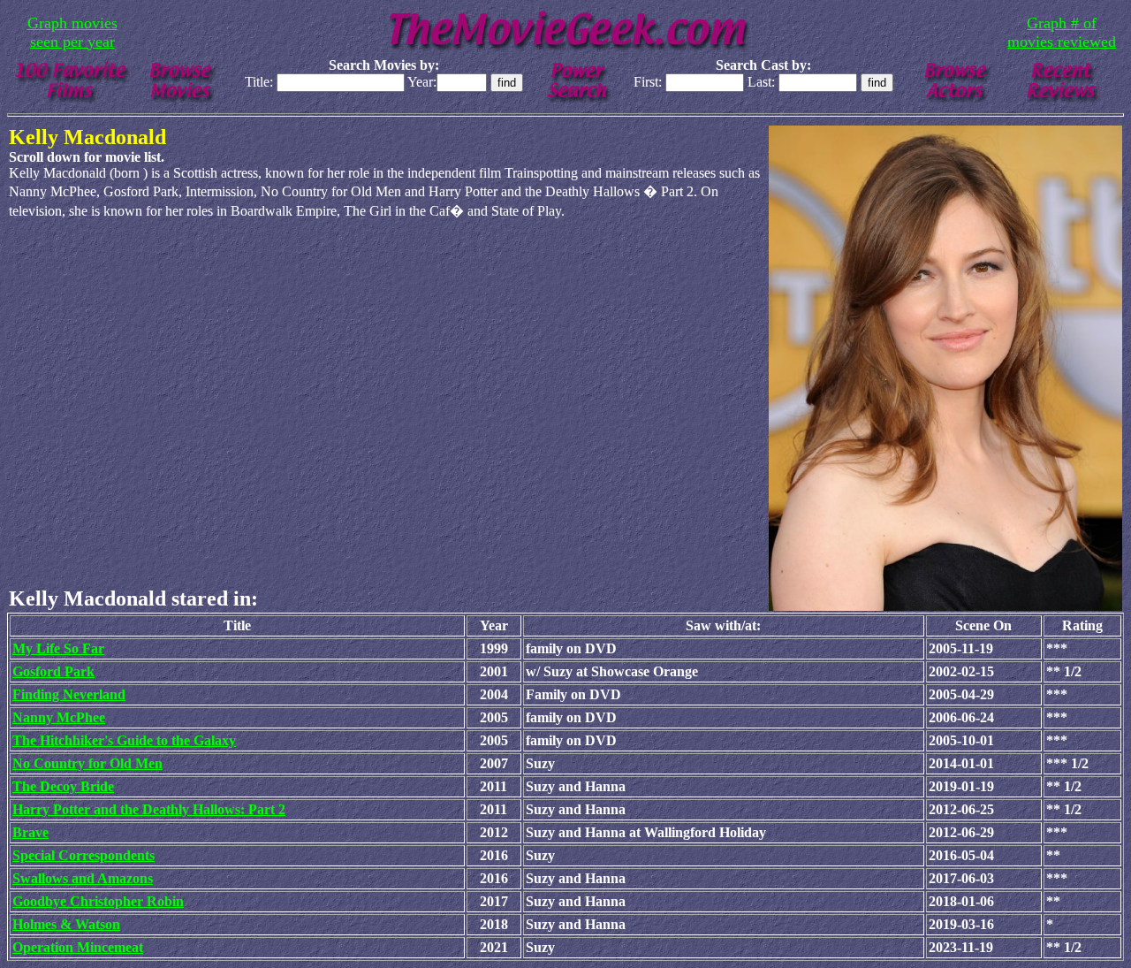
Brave (30, 832)
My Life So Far (58, 648)
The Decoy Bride (63, 786)
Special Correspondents (83, 855)
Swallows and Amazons (82, 878)
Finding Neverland (68, 694)
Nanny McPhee (58, 717)
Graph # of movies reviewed (1061, 32)
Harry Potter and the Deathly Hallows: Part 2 (148, 809)
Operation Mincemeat (77, 947)
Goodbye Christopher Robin (98, 901)
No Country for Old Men (87, 763)
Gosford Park (53, 671)
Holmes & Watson (66, 924)
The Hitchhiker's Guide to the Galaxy (124, 740)
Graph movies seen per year (72, 32)
